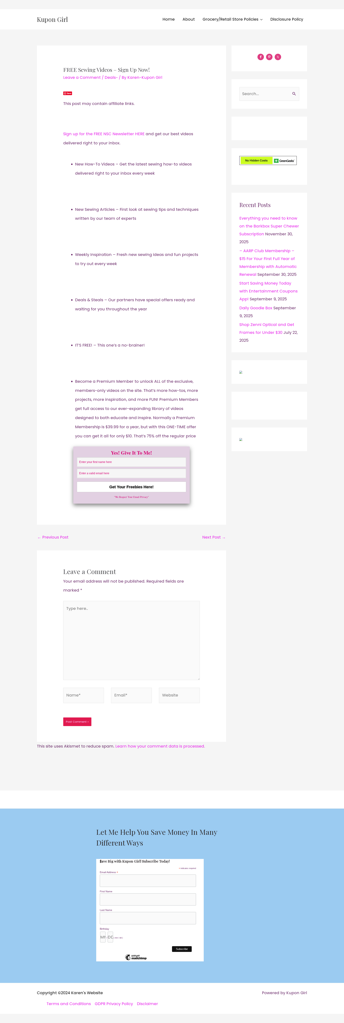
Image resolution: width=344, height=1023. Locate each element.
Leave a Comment (82, 77)
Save (69, 93)
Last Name (106, 910)
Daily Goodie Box (255, 308)
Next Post (214, 537)
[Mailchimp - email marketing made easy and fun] (136, 960)
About (189, 19)
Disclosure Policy (286, 19)
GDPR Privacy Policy (114, 1004)
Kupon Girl (52, 19)
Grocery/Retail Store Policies (230, 19)
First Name (106, 891)
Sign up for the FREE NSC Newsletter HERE (104, 134)
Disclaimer (147, 1004)
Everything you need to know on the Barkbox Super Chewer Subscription (269, 226)
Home (169, 19)
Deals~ (111, 77)
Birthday (104, 928)
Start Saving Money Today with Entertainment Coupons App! (268, 291)
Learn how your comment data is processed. (160, 746)
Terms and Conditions (69, 1004)
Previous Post (52, 537)
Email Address (109, 872)
